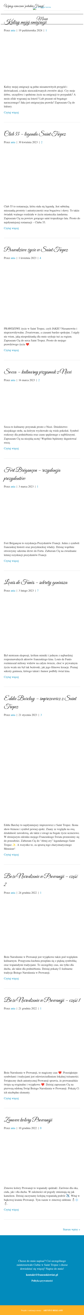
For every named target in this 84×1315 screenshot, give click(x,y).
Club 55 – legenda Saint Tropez (35, 134)
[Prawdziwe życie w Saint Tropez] (42, 293)
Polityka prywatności (42, 1280)
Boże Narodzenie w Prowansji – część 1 (42, 1000)
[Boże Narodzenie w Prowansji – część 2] (42, 924)
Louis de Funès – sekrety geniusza (35, 582)
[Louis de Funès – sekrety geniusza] (42, 622)
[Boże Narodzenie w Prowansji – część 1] (42, 1040)
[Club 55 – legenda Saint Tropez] (42, 174)
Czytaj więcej (11, 112)
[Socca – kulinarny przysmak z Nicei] (42, 403)
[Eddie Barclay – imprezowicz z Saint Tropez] (42, 769)
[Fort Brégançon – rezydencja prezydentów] (42, 514)
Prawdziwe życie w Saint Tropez (36, 250)
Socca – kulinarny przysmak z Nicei (37, 372)
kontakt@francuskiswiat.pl (42, 1275)
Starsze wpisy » (71, 1229)
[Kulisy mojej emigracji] (42, 58)
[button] (36, 1249)
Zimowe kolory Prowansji (28, 1120)
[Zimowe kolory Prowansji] (42, 1157)
